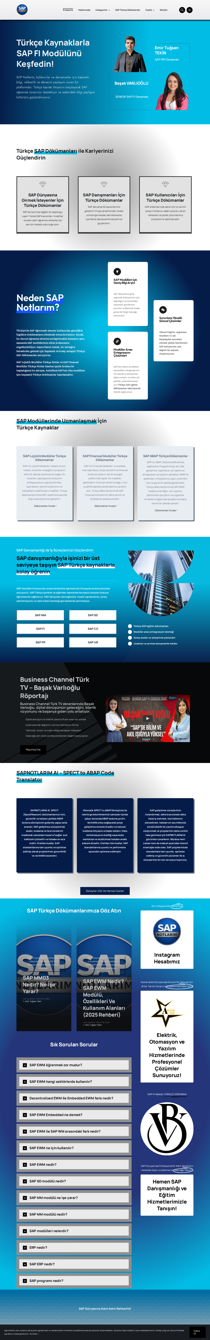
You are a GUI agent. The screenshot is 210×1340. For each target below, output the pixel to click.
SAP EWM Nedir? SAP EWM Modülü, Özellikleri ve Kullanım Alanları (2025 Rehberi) (104, 998)
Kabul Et (197, 1332)
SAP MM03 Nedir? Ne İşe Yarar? (39, 984)
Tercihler (33, 1334)
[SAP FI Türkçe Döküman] (167, 1103)
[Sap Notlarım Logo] (22, 4)
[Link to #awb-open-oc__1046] (182, 10)
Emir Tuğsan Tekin (33, 1001)
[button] (18, 978)
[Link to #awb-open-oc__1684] (190, 10)
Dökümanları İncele (44, 506)
